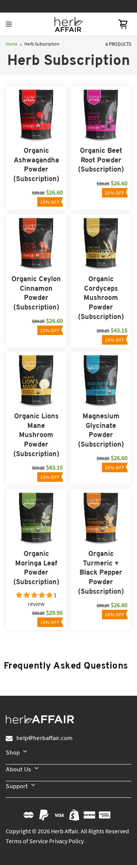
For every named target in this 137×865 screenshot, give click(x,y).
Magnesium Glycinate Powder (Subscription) (101, 430)
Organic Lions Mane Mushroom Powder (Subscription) (36, 435)
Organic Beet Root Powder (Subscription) (101, 160)
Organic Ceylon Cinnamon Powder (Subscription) (36, 293)
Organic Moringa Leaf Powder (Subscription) (36, 568)
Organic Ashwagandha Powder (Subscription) (36, 165)
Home (12, 44)
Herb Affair (64, 831)
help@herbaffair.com (44, 738)
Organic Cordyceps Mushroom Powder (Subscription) (101, 298)
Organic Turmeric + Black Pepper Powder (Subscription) (101, 573)
